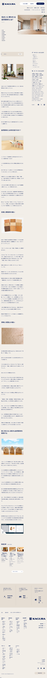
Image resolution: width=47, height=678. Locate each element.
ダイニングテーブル (36, 77)
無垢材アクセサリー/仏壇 (3, 639)
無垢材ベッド (3, 635)
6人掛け (34, 79)
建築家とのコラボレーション (25, 627)
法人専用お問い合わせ (3, 665)
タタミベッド (41, 86)
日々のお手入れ (3, 659)
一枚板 (40, 80)
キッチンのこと (35, 63)
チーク (34, 94)
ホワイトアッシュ (38, 92)
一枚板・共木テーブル (3, 627)
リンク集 (18, 654)
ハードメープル (35, 91)
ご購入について (3, 654)
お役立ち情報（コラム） (18, 651)
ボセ (33, 97)
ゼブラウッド (37, 97)
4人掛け (41, 77)
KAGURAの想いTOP (18, 622)
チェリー (39, 89)
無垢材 (37, 74)
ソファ (43, 85)
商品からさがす (3, 622)
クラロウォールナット (36, 98)
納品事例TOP (25, 621)
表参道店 (11, 649)
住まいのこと (35, 65)
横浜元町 (34, 74)
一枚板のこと (35, 56)
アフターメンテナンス (18, 631)
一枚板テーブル (35, 82)
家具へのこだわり (11, 622)
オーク (42, 91)
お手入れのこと (35, 58)
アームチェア (39, 85)
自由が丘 (37, 73)
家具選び (36, 76)
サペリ (43, 92)
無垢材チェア (3, 624)
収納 (3, 636)
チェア (39, 82)
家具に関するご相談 (3, 651)
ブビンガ (39, 100)
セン (35, 95)
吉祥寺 (41, 73)
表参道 (34, 73)
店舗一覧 (11, 648)
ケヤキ (39, 95)
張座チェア (34, 85)
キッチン (34, 88)
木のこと (34, 60)
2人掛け (37, 79)
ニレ (35, 100)
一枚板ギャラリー (11, 651)
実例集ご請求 (3, 668)
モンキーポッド (38, 94)
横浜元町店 (11, 658)
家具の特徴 (11, 624)
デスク (34, 86)
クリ (33, 100)
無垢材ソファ (3, 632)
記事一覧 (6, 612)
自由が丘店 (11, 655)
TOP (2, 612)
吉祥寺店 (11, 653)
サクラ (42, 95)
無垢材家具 (41, 74)
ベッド (37, 86)
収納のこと (34, 61)
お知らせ (18, 649)
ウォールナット (35, 89)
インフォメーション (36, 66)
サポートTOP (3, 648)
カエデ (42, 98)
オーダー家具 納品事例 (25, 623)
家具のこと (34, 55)
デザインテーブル (3, 630)
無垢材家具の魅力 (18, 625)
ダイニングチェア (35, 83)
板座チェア (41, 83)
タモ (33, 92)
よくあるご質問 (3, 657)
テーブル (40, 76)
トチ (42, 94)
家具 (33, 76)
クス (33, 95)
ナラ (39, 91)
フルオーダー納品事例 (11, 630)
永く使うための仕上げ (18, 628)
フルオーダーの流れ (11, 627)
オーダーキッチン (39, 88)
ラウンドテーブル (35, 80)
